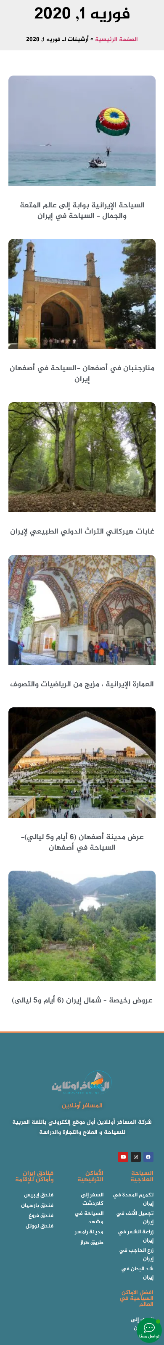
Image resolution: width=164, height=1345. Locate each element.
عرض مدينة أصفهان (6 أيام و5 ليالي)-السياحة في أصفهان (82, 842)
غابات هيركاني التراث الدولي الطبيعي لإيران (82, 532)
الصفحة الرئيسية (116, 39)
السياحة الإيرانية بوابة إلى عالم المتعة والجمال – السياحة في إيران (82, 210)
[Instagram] (136, 1157)
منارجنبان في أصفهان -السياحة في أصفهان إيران (82, 373)
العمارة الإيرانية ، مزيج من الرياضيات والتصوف (82, 684)
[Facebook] (148, 1157)
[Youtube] (123, 1157)
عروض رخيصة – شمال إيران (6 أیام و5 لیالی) (82, 1000)
